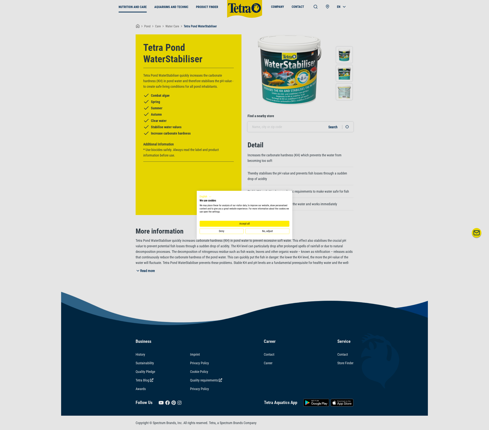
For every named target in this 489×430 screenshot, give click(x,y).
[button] (205, 196)
